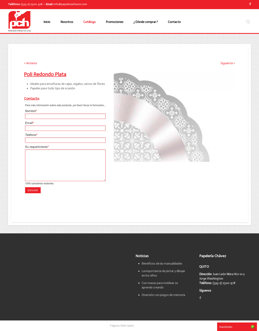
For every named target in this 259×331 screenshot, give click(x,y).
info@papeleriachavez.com (70, 4)
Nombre (31, 111)
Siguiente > (228, 63)
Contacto (174, 22)
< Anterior (30, 63)
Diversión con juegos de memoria (163, 295)
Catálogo (89, 22)
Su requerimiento (37, 146)
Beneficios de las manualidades (162, 263)
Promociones (114, 22)
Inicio (47, 22)
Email (29, 123)
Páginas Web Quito (122, 325)
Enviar (33, 190)
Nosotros (67, 22)
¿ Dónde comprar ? (146, 22)
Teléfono (31, 134)
